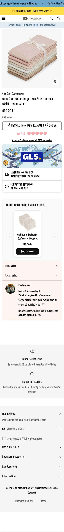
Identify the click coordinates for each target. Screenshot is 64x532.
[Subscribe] (58, 428)
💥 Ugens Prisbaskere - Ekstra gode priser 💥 (32, 11)
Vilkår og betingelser (32, 438)
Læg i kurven (27, 251)
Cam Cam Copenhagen (13, 93)
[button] (58, 18)
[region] (32, 234)
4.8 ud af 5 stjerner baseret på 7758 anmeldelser (32, 140)
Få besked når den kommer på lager (32, 125)
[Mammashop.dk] (32, 18)
